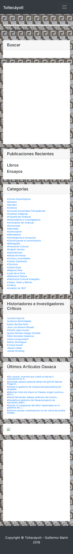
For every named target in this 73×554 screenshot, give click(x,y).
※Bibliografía (13, 243)
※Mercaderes (14, 234)
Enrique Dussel (15, 345)
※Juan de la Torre (16, 273)
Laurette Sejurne (16, 318)
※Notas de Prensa (16, 255)
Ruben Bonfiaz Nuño (17, 324)
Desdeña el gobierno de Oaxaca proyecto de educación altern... (31, 401)
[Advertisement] (36, 103)
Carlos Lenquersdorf (17, 339)
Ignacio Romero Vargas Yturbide (23, 333)
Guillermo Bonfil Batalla (19, 321)
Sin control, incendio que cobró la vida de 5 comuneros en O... (30, 377)
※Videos (11, 285)
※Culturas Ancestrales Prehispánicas (26, 211)
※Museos (12, 202)
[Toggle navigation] (64, 7)
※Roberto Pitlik (14, 270)
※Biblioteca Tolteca (17, 276)
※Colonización (14, 231)
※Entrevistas (13, 225)
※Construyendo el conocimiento (24, 240)
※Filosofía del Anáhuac (19, 216)
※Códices (12, 207)
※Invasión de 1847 (16, 288)
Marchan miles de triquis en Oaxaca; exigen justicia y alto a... (35, 393)
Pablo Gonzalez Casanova (20, 336)
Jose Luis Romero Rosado (20, 327)
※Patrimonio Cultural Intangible (23, 279)
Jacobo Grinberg (15, 351)
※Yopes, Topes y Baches (19, 282)
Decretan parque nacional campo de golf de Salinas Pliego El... (34, 382)
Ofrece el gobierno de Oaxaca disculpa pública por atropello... (34, 387)
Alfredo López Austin (18, 330)
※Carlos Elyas (14, 267)
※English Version (16, 249)
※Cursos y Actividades (18, 258)
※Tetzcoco (12, 264)
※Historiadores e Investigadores (23, 219)
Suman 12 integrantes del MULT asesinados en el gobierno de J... (33, 406)
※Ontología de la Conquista (21, 237)
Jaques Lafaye (14, 348)
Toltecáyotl (13, 7)
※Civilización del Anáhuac (20, 222)
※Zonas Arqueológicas (19, 199)
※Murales (12, 204)
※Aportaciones (14, 252)
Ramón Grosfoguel (16, 342)
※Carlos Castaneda (17, 261)
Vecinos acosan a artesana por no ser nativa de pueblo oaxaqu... (36, 411)
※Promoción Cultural (17, 246)
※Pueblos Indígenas (17, 213)
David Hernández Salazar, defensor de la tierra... (33, 397)
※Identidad (12, 228)
